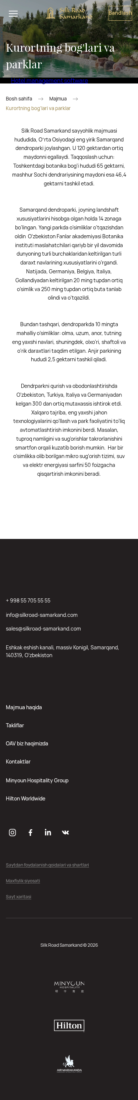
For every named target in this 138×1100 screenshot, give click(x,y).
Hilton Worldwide (25, 798)
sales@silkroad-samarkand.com (43, 628)
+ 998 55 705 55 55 (28, 600)
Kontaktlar (18, 761)
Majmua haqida (24, 707)
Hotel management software (49, 80)
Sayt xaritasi (18, 897)
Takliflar (15, 725)
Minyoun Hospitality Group (37, 780)
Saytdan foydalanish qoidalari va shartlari (47, 865)
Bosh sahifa (19, 99)
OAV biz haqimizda (27, 743)
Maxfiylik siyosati (23, 881)
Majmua (58, 99)
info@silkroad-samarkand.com (42, 614)
